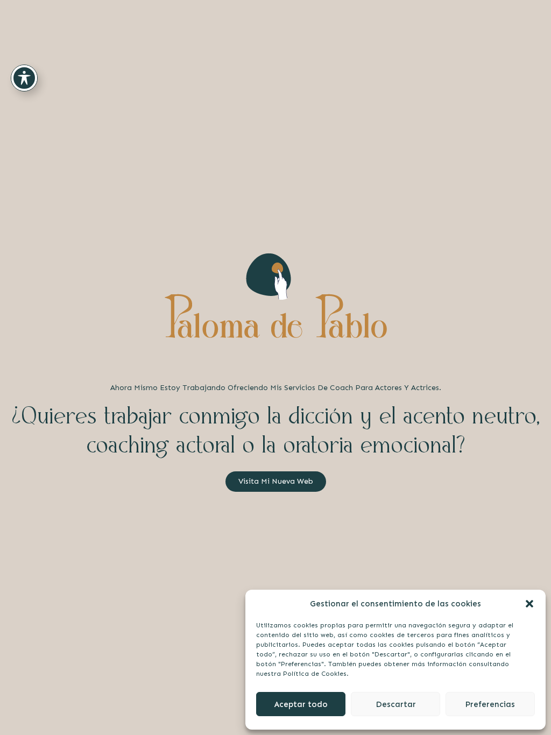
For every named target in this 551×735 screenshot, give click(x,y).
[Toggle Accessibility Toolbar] (24, 78)
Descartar (396, 704)
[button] (529, 603)
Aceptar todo (301, 704)
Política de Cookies (315, 673)
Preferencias (490, 704)
